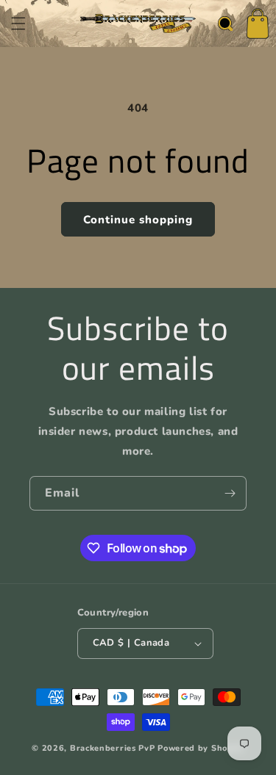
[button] (18, 23)
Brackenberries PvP (112, 748)
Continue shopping (138, 219)
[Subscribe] (229, 493)
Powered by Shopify (201, 748)
